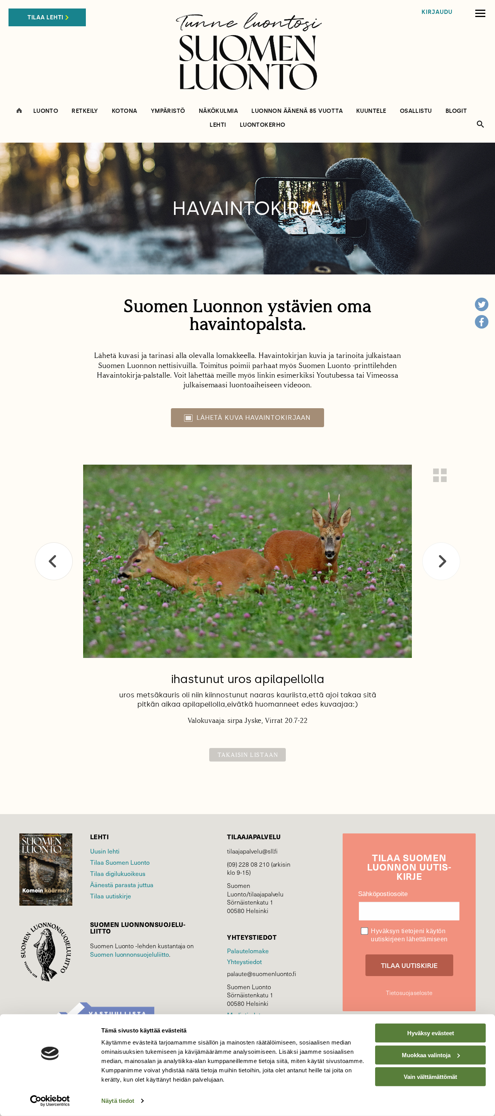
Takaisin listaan (247, 754)
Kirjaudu (437, 12)
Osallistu (416, 111)
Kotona (124, 111)
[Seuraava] (441, 561)
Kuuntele (371, 111)
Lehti (218, 125)
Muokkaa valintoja (426, 1054)
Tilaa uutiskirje (110, 896)
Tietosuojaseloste (409, 993)
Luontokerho (262, 125)
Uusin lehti (104, 851)
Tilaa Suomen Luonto (120, 862)
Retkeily (85, 111)
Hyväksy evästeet (430, 1033)
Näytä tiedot (117, 1100)
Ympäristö (168, 111)
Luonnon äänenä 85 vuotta (297, 111)
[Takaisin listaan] (440, 475)
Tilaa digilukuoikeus (117, 873)
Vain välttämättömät (430, 1076)
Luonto (45, 111)
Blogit (456, 111)
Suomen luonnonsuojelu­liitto (129, 954)
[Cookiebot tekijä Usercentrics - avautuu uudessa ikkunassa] (50, 1101)
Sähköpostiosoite (383, 894)
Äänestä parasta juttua (122, 885)
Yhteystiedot (244, 962)
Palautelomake (247, 951)
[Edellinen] (54, 561)
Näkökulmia (218, 111)
